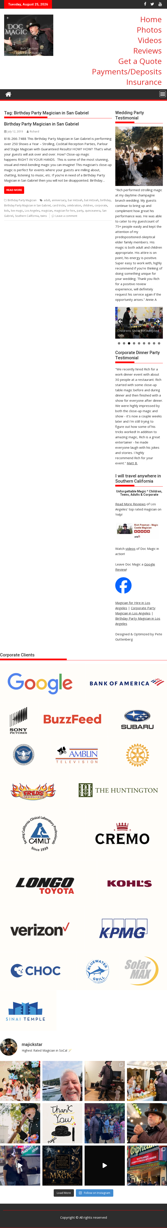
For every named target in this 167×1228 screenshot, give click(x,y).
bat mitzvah (91, 200)
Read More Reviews (130, 504)
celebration (74, 205)
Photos (149, 30)
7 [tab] (149, 343)
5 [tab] (139, 343)
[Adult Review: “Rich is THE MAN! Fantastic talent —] (62, 1123)
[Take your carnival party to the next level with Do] (105, 1123)
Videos (150, 40)
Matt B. (132, 463)
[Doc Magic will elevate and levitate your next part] (105, 1166)
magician (46, 210)
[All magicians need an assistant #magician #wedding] (105, 1081)
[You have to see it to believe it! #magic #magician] (62, 1166)
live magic (17, 210)
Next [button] (157, 321)
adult (47, 200)
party (80, 210)
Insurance (144, 82)
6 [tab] (144, 343)
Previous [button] (120, 321)
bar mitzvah (75, 200)
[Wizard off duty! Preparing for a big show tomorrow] (62, 1081)
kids (6, 210)
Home (151, 19)
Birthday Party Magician (22, 200)
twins (43, 216)
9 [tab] (159, 343)
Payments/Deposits (127, 71)
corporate (101, 205)
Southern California (27, 216)
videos (130, 548)
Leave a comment (66, 216)
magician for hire (64, 210)
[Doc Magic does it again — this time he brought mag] (20, 1166)
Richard (34, 131)
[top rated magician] (137, 538)
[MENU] (162, 94)
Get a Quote (140, 61)
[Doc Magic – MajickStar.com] (8, 93)
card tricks (58, 205)
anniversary (59, 200)
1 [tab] (119, 343)
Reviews (147, 50)
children (88, 205)
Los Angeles (32, 210)
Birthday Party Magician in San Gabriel (41, 124)
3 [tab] (129, 343)
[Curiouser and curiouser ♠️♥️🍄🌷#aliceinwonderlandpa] (20, 1081)
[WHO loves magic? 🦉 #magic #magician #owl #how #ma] (20, 1123)
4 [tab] (134, 343)
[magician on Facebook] (123, 592)
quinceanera (92, 210)
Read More (14, 190)
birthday (105, 200)
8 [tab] (154, 343)
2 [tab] (124, 343)
